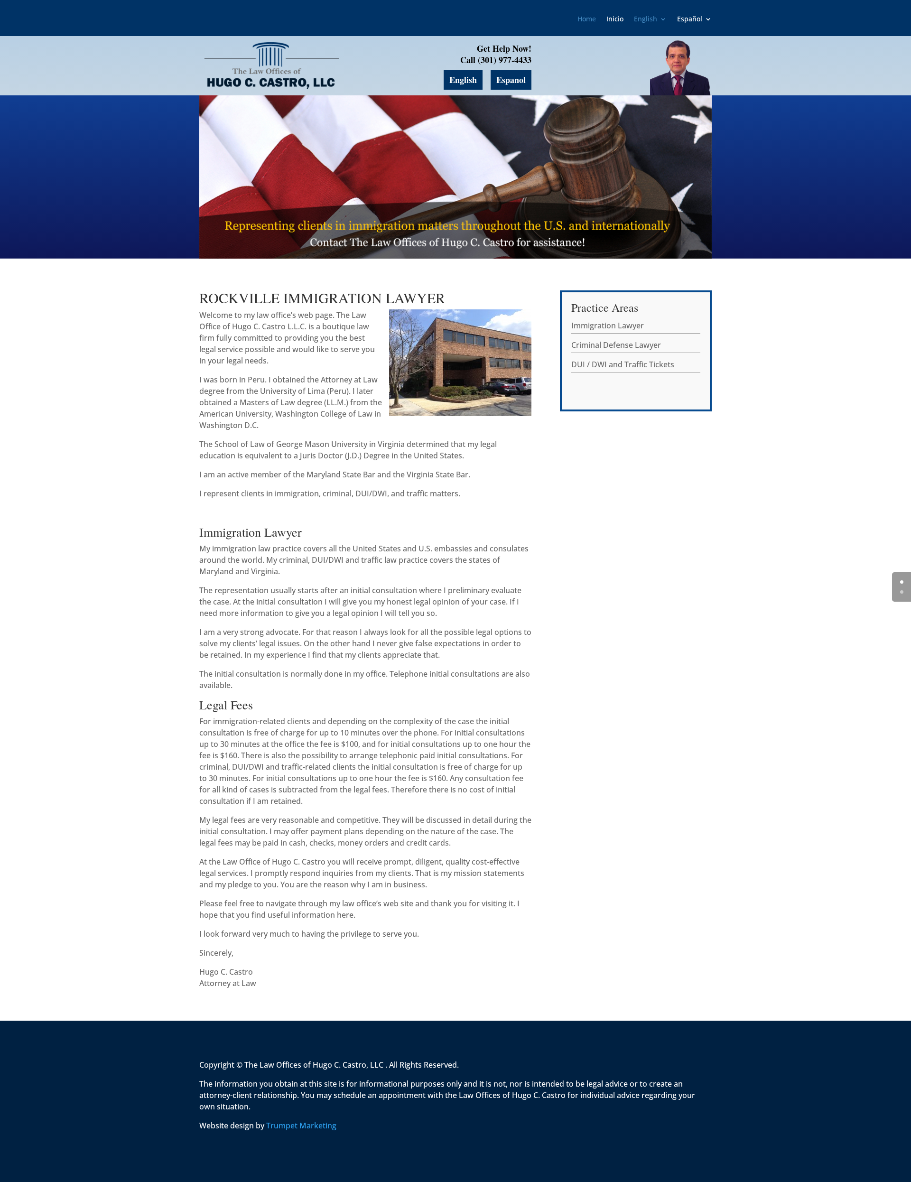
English (645, 19)
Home (586, 19)
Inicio (614, 19)
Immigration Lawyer (607, 325)
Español (689, 19)
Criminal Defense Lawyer (616, 345)
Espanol (511, 80)
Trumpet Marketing (301, 1125)
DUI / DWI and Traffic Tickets (622, 364)
